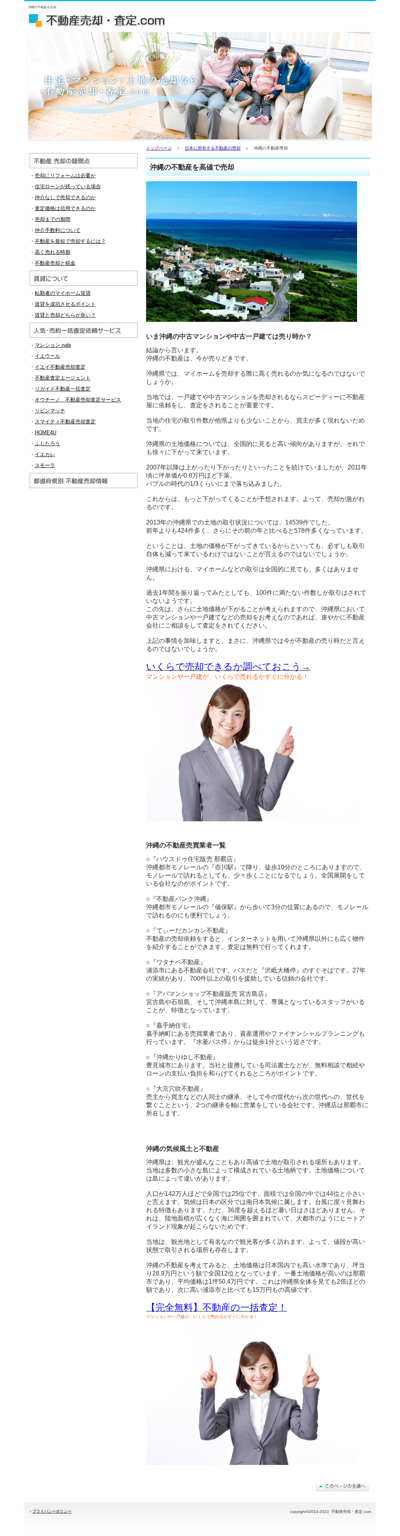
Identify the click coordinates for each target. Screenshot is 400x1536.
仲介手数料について (57, 230)
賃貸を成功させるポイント (65, 304)
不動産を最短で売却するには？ (70, 241)
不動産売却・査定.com (102, 19)
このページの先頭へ (342, 1486)
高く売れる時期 (52, 252)
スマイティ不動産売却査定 (65, 422)
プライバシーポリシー (51, 1511)
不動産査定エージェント (63, 378)
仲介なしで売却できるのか (65, 197)
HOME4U (45, 432)
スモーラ (45, 465)
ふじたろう (47, 443)
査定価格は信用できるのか (65, 208)
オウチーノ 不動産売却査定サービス (78, 400)
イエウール (47, 356)
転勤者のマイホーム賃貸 (63, 293)
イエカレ (45, 454)
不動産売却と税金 (55, 263)
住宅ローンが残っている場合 (68, 186)
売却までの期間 (52, 219)
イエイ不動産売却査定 (60, 367)
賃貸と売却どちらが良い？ (65, 315)
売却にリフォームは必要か (65, 175)
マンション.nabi (53, 345)
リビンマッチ (50, 411)
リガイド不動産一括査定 (63, 389)
